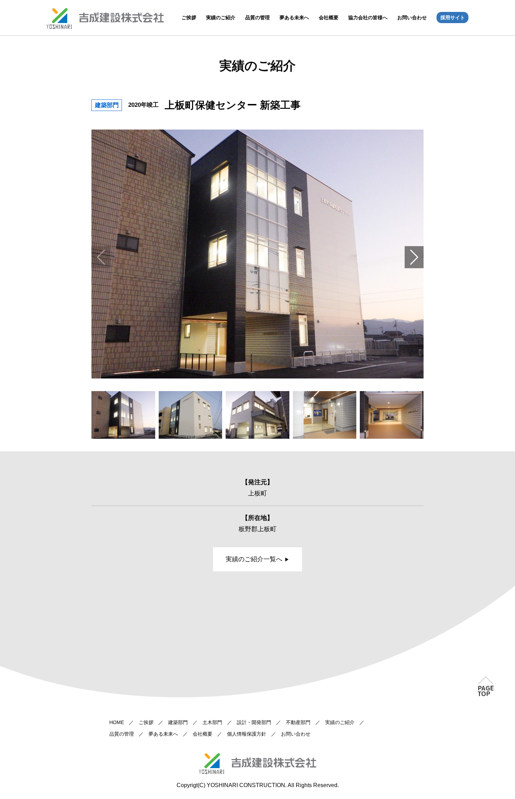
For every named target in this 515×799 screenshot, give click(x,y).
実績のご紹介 (220, 17)
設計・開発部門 (254, 722)
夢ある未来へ (294, 17)
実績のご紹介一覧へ (254, 559)
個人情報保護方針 (246, 734)
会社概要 (328, 17)
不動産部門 (298, 722)
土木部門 (212, 722)
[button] (414, 257)
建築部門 (178, 722)
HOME (116, 722)
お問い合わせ (412, 17)
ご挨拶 (188, 17)
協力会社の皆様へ (367, 17)
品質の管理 (257, 17)
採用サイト (452, 17)
